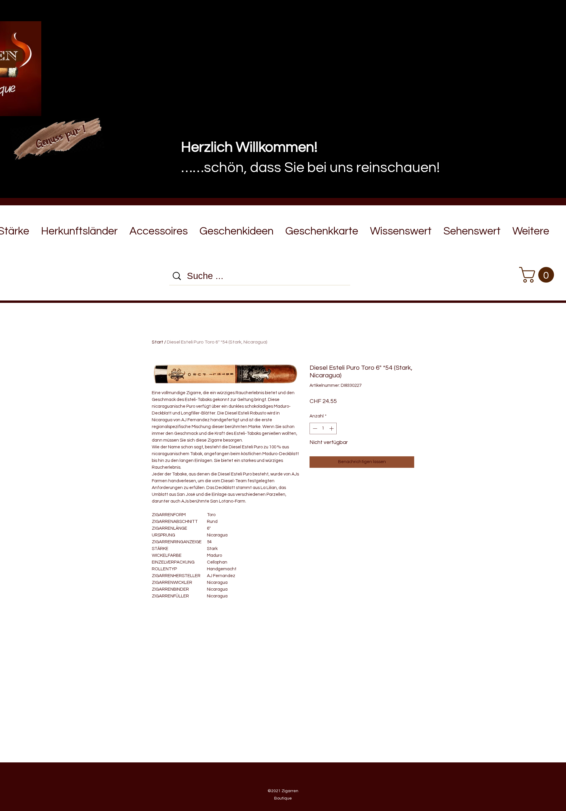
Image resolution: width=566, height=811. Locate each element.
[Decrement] (314, 428)
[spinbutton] (323, 428)
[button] (79, 228)
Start (157, 342)
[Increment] (332, 428)
